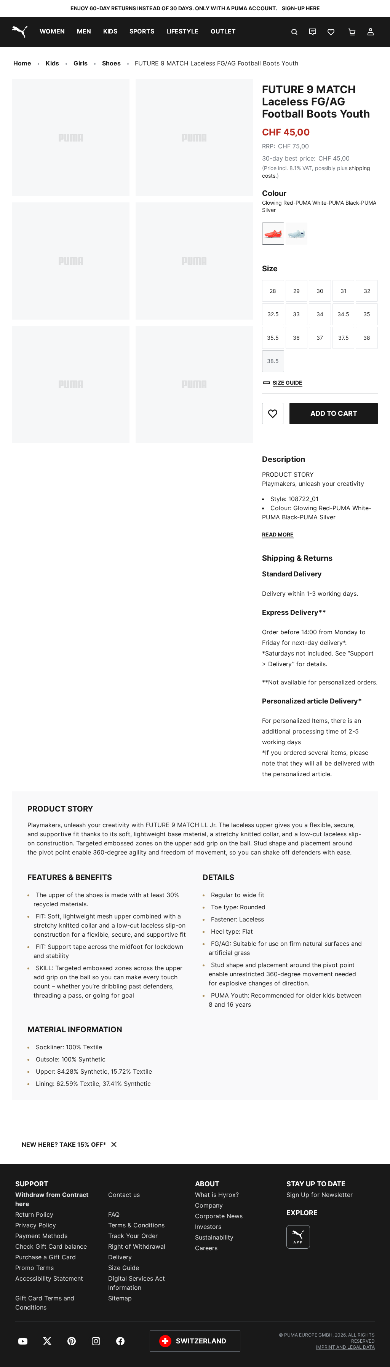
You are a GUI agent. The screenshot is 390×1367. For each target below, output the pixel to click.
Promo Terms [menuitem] (34, 1268)
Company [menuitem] (209, 1205)
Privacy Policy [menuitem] (35, 1225)
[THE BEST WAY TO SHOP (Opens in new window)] (298, 1237)
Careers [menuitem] (206, 1248)
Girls (81, 63)
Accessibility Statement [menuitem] (49, 1278)
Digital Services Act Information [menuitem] (136, 1283)
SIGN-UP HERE (301, 8)
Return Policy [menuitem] (34, 1214)
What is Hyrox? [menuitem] (217, 1194)
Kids (52, 63)
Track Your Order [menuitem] (133, 1236)
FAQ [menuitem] (114, 1214)
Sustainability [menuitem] (214, 1237)
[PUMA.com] (18, 32)
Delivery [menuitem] (120, 1257)
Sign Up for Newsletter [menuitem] (319, 1194)
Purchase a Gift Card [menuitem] (45, 1257)
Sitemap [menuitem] (120, 1298)
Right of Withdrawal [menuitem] (136, 1246)
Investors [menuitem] (208, 1226)
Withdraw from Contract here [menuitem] (51, 1199)
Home (22, 63)
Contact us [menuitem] (124, 1194)
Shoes (111, 63)
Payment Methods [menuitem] (41, 1236)
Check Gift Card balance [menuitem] (51, 1246)
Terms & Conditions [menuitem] (136, 1225)
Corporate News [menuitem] (219, 1216)
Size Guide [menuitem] (123, 1268)
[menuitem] (52, 32)
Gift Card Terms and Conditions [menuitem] (44, 1302)
